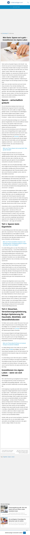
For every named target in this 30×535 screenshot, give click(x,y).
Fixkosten (16, 136)
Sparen (9, 456)
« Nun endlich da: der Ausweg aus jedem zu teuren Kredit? (7, 451)
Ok (24, 532)
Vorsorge (17, 328)
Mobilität (11, 349)
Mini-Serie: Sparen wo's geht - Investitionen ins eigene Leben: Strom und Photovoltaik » (22, 451)
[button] (15, 7)
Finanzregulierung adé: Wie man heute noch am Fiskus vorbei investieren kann (18, 509)
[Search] (27, 2)
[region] (15, 436)
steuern (12, 456)
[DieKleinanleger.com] (15, 3)
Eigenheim (5, 456)
